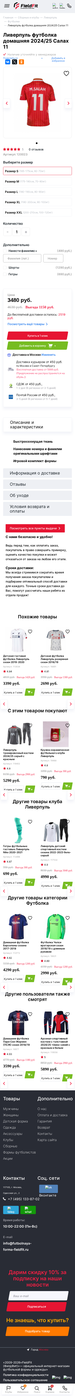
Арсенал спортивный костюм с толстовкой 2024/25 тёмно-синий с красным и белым (55, 1043)
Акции (7, 1158)
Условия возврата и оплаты (29, 509)
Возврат (44, 1127)
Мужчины (11, 1109)
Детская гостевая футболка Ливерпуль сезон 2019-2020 (16, 659)
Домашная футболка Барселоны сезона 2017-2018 (16, 945)
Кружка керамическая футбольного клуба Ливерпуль (55, 753)
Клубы (8, 1140)
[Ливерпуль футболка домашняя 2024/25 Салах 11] (38, 102)
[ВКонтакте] (7, 61)
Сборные (10, 1146)
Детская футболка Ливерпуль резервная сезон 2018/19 (54, 659)
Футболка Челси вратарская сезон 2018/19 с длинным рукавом (53, 947)
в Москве (34, 354)
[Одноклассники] (21, 61)
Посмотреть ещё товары (26, 324)
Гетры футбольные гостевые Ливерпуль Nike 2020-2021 (16, 849)
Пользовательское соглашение (25, 1380)
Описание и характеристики (26, 424)
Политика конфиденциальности (25, 1375)
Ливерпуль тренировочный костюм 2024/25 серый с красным (18, 754)
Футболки (14, 21)
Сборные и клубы (28, 17)
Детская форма (15, 1121)
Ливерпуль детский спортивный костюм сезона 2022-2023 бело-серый (56, 851)
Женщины (11, 1115)
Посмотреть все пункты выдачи (33, 528)
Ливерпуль (50, 17)
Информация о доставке (35, 473)
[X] (14, 61)
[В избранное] (66, 73)
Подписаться (36, 1306)
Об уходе (19, 495)
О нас (42, 1109)
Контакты (45, 1134)
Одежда (9, 1127)
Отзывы (18, 484)
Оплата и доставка (53, 1115)
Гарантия (45, 1121)
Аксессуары (12, 1134)
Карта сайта (47, 1140)
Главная (8, 17)
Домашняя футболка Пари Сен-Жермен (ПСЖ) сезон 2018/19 (16, 1041)
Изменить (48, 354)
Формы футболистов (19, 1152)
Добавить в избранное (58, 59)
